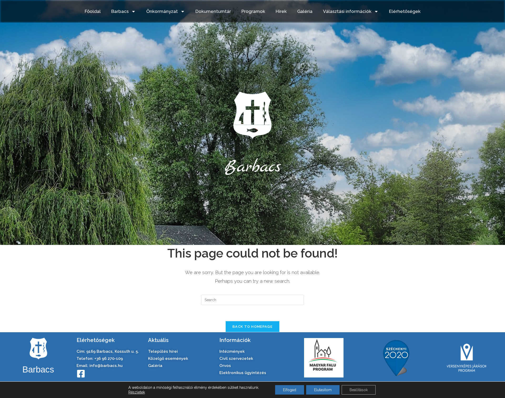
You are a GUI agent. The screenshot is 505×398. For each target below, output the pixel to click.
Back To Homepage (252, 327)
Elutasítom (323, 390)
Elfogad (289, 390)
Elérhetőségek (405, 11)
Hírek (281, 11)
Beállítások (359, 390)
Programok (253, 11)
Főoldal (93, 11)
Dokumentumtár (213, 11)
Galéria (304, 11)
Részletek (136, 392)
